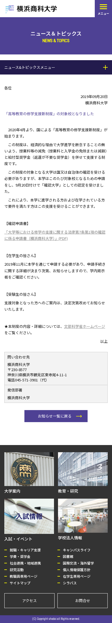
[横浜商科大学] (31, 9)
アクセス (29, 600)
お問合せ (82, 600)
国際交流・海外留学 (78, 563)
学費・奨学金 (20, 556)
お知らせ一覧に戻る (55, 416)
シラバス (70, 582)
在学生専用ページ (76, 576)
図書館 (68, 556)
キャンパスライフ (76, 549)
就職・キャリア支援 (25, 549)
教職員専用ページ (23, 576)
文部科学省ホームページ (84, 326)
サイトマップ (20, 582)
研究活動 (17, 569)
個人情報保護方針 (76, 569)
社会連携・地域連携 (25, 563)
